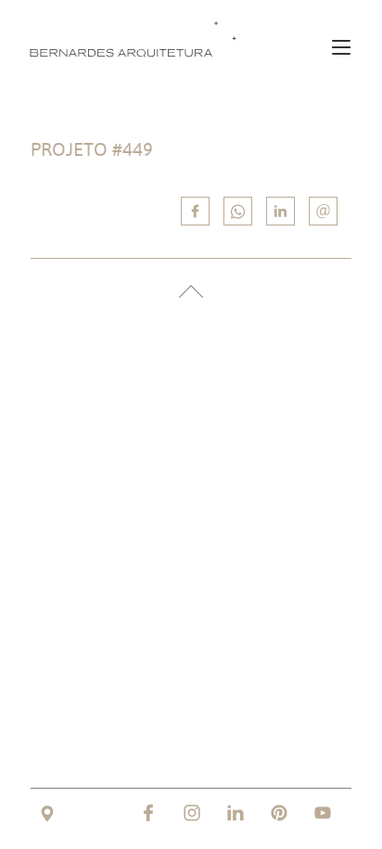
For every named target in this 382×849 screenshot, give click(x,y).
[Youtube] (322, 813)
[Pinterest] (279, 813)
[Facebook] (148, 813)
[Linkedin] (280, 211)
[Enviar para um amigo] (323, 211)
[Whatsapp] (238, 211)
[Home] (137, 38)
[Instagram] (192, 813)
